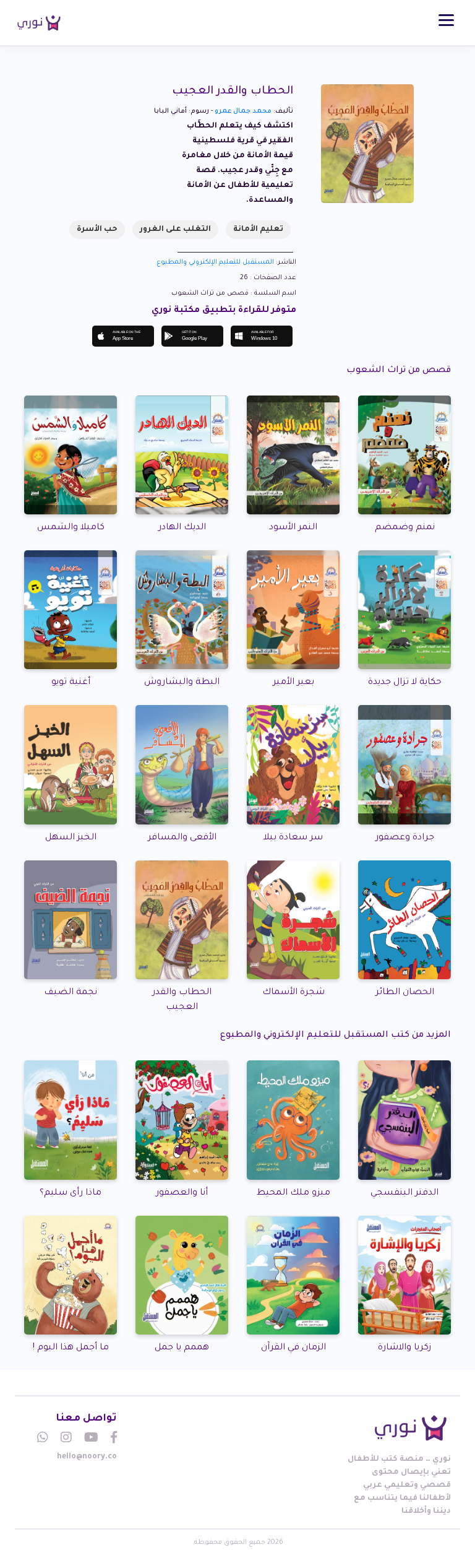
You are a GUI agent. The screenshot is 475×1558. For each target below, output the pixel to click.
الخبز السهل (70, 838)
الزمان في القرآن (293, 1348)
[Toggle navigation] (446, 20)
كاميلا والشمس (71, 528)
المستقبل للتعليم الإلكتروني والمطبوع (215, 262)
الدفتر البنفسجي (404, 1193)
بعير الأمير (293, 683)
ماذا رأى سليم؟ (70, 1193)
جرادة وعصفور (404, 838)
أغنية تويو (70, 683)
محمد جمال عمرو (243, 111)
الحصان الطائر (404, 993)
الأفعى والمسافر (182, 838)
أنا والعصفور (182, 1193)
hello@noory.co (87, 1457)
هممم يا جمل (182, 1348)
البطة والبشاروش (182, 683)
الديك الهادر (182, 528)
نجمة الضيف (70, 993)
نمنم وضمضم (405, 528)
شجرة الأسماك (293, 993)
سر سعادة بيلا (293, 838)
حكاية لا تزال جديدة (405, 683)
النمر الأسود (293, 528)
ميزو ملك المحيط (293, 1193)
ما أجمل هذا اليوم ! (71, 1348)
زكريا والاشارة (404, 1348)
